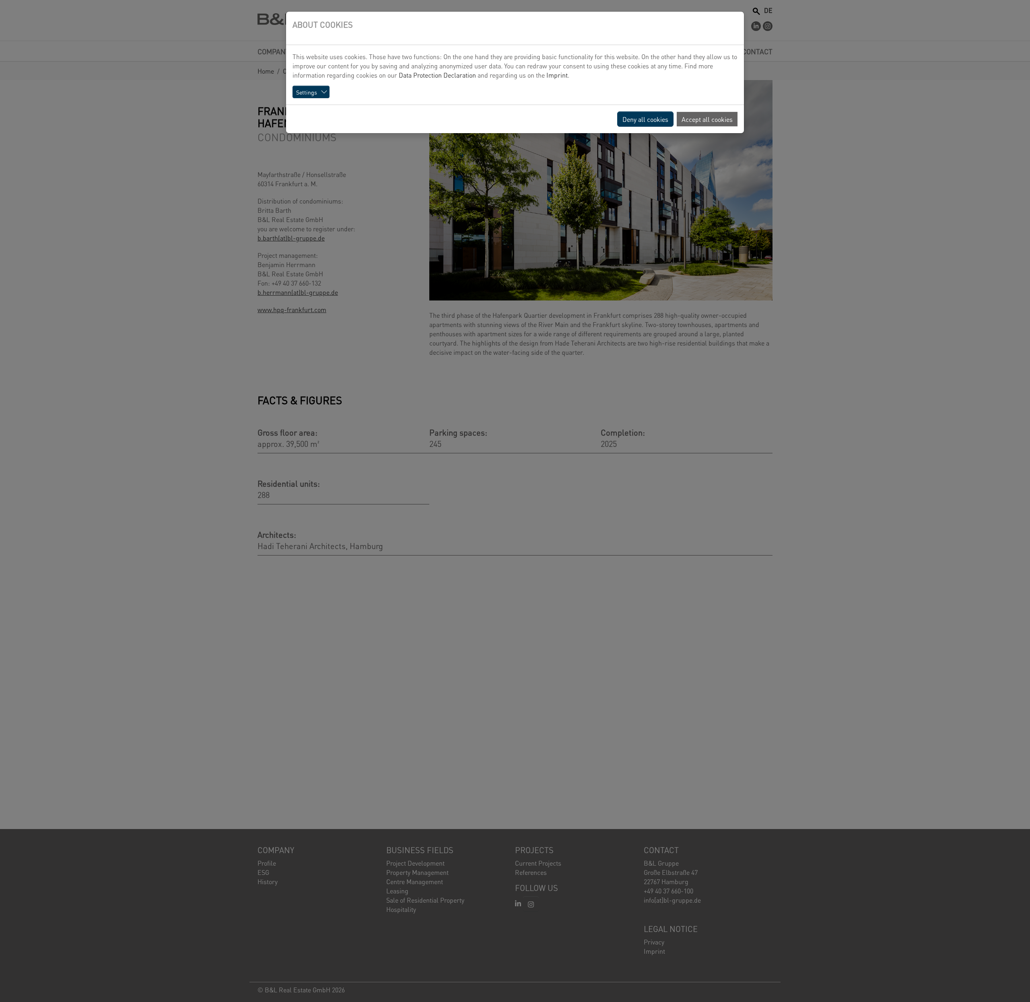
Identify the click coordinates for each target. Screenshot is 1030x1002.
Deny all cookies (645, 119)
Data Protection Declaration (437, 75)
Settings (306, 92)
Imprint (557, 75)
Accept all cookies (707, 119)
